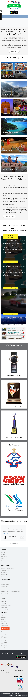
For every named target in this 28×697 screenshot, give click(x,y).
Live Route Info (4, 623)
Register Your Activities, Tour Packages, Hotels (10, 591)
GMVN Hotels (3, 576)
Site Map (25, 695)
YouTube (5, 642)
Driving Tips (3, 619)
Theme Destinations (5, 570)
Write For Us (3, 617)
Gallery (2, 560)
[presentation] (25, 23)
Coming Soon (8, 216)
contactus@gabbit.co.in (15, 10)
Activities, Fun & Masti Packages (7, 568)
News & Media (4, 556)
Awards (2, 558)
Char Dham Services (5, 584)
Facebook (5, 634)
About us (3, 552)
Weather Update (4, 625)
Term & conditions (18, 695)
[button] (9, 24)
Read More (13, 51)
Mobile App (3, 554)
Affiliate (2, 595)
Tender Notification (5, 593)
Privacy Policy (4, 603)
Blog (2, 615)
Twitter (5, 637)
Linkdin (5, 645)
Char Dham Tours (4, 586)
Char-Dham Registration (6, 582)
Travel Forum (3, 621)
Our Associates (4, 563)
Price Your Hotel (4, 574)
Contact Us (3, 601)
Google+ (5, 640)
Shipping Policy (4, 607)
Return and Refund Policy (6, 605)
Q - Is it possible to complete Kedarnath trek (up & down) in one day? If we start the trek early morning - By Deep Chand (14, 266)
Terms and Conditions (5, 609)
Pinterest (6, 647)
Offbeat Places (4, 572)
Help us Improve (5, 628)
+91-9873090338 (14, 8)
